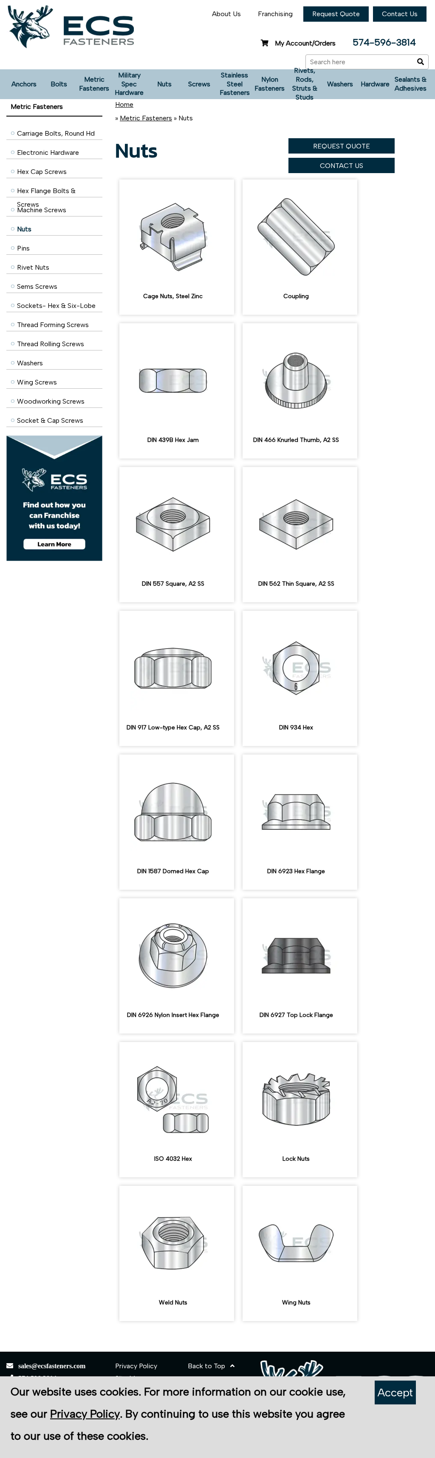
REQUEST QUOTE (341, 146)
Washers (340, 84)
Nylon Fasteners (269, 83)
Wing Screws (37, 382)
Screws (199, 84)
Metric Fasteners (94, 83)
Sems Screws (37, 286)
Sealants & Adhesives (411, 83)
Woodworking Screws (51, 401)
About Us (226, 14)
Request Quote (336, 14)
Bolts (59, 84)
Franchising (275, 14)
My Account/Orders (305, 43)
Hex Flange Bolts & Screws (46, 193)
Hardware (375, 84)
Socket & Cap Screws (50, 420)
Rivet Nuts (33, 267)
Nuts (164, 84)
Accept (395, 1392)
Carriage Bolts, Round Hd (56, 133)
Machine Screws (41, 210)
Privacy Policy (136, 1366)
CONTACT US (341, 166)
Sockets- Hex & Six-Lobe (56, 306)
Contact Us (400, 14)
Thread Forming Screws (53, 325)
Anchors (24, 84)
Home (124, 104)
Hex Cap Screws (42, 172)
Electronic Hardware (48, 152)
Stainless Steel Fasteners (235, 84)
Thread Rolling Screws (50, 344)
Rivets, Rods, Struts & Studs (304, 84)
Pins (23, 248)
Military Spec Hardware (129, 84)
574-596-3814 (384, 42)
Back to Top (209, 1366)
